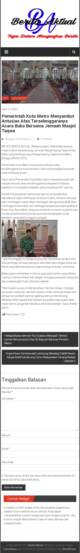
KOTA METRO (19, 98)
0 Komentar (46, 139)
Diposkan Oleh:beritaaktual (18, 139)
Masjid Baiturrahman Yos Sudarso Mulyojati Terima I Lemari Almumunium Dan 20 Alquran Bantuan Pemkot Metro (36, 339)
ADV (5, 98)
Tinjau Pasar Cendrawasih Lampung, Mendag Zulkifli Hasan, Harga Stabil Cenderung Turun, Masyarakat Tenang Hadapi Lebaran (41, 357)
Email (6, 448)
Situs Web (7, 462)
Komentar (8, 398)
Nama (6, 435)
